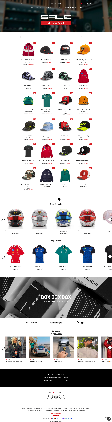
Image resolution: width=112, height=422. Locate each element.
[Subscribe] (95, 409)
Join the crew (84, 413)
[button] (109, 419)
